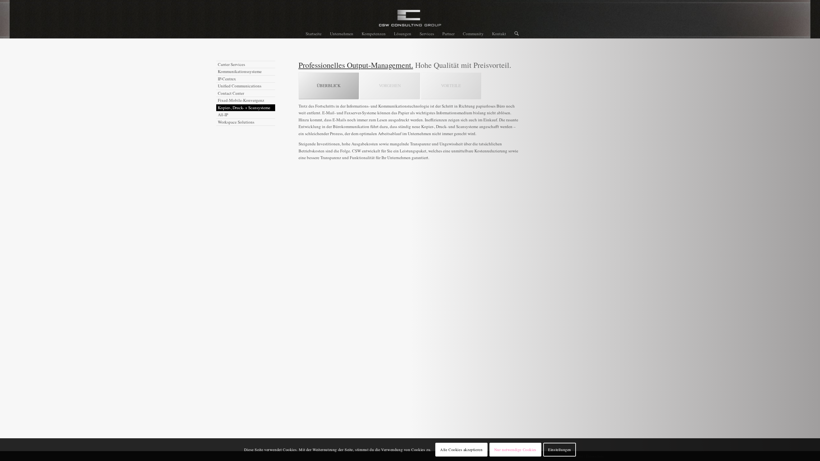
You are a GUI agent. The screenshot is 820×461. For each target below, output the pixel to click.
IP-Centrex (227, 79)
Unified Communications (239, 86)
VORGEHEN (390, 85)
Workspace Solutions (236, 122)
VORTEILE (451, 85)
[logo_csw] (410, 20)
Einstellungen (559, 449)
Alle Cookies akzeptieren (461, 449)
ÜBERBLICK (328, 85)
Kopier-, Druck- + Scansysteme (244, 107)
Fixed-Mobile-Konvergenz (241, 100)
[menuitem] (313, 33)
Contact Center (231, 93)
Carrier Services (231, 64)
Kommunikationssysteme (240, 71)
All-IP (223, 114)
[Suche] (514, 33)
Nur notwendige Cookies (515, 449)
